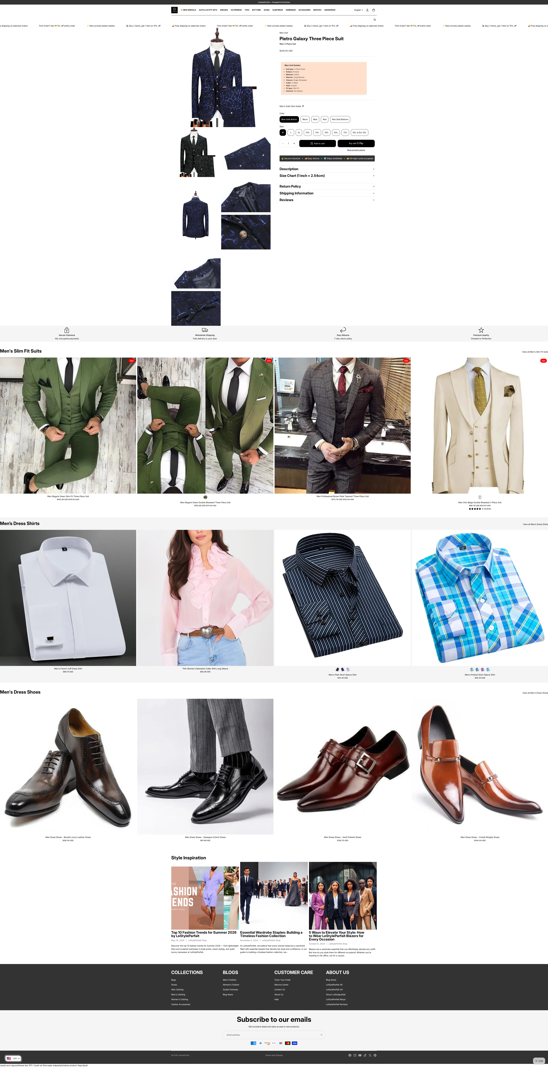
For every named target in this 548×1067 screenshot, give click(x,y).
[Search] (375, 20)
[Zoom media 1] (221, 77)
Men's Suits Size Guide (291, 106)
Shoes (174, 984)
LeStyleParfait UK (334, 984)
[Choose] (131, 489)
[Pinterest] (375, 1055)
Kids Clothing (177, 989)
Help (276, 999)
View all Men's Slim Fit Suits (535, 352)
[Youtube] (360, 1055)
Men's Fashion (229, 980)
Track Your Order (282, 980)
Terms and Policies (274, 1055)
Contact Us (279, 989)
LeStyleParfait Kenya (335, 999)
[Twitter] (370, 1055)
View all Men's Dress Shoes (535, 693)
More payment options (356, 150)
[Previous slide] (4, 425)
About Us (278, 994)
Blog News (228, 994)
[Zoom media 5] (246, 215)
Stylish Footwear (230, 989)
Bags (173, 980)
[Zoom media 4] (196, 215)
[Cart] (373, 10)
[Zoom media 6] (196, 289)
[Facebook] (350, 1055)
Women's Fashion (231, 984)
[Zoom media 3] (246, 152)
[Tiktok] (365, 1055)
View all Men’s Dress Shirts (535, 524)
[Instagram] (355, 1055)
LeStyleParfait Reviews (336, 1004)
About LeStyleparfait (335, 994)
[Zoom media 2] (196, 152)
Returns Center (281, 984)
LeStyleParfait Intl (334, 989)
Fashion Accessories (180, 1004)
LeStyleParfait (183, 1055)
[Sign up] (321, 1035)
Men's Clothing (178, 994)
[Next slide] (132, 425)
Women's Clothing (179, 999)
